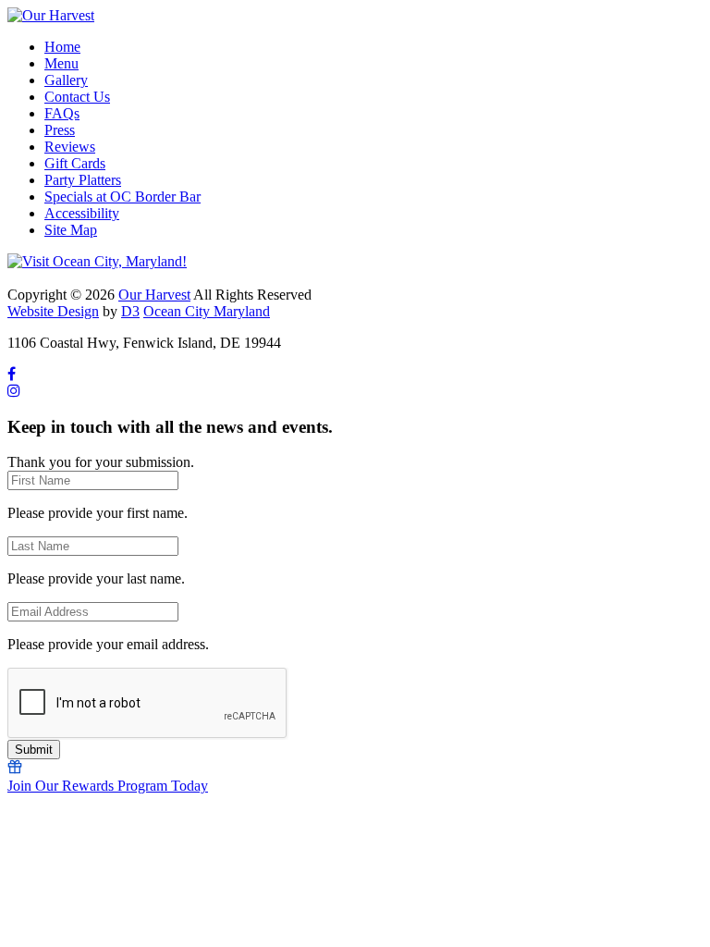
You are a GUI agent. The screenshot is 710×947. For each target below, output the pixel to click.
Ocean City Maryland (206, 311)
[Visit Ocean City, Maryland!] (97, 261)
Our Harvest (154, 294)
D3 (130, 311)
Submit (34, 749)
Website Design (53, 311)
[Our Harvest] (50, 15)
